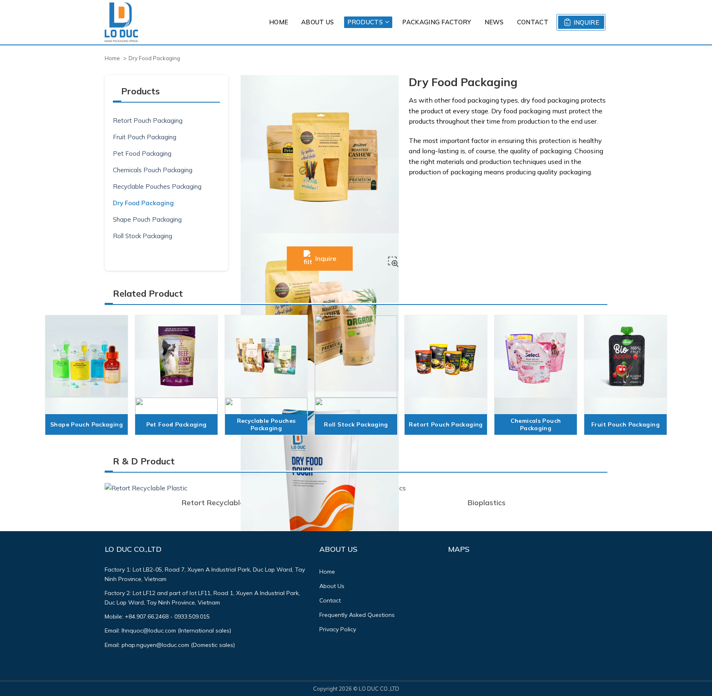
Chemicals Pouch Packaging (152, 170)
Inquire (586, 22)
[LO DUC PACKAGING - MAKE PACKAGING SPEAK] (121, 22)
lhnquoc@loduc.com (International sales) (176, 630)
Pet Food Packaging (142, 153)
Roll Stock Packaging (142, 236)
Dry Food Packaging (143, 203)
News (494, 22)
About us (317, 22)
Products (365, 22)
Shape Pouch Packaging (147, 219)
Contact (532, 22)
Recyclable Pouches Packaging (157, 186)
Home (278, 22)
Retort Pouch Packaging (148, 120)
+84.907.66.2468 (147, 616)
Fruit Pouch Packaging (144, 137)
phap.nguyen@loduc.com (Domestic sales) (178, 645)
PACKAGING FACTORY (436, 22)
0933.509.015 (192, 616)
